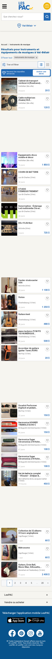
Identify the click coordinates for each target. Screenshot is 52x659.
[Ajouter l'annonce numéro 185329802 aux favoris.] (46, 156)
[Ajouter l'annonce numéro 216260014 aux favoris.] (46, 548)
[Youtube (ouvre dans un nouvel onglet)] (39, 636)
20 (42, 583)
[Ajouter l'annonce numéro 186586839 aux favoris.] (46, 315)
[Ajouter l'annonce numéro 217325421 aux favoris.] (46, 457)
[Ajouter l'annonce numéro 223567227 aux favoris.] (46, 423)
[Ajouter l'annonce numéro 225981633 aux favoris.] (46, 474)
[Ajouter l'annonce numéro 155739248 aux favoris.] (46, 298)
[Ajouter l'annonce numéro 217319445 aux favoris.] (46, 440)
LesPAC (26, 594)
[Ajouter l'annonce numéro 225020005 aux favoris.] (46, 81)
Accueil (4, 45)
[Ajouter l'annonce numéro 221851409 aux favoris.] (46, 349)
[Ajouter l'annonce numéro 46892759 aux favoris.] (46, 173)
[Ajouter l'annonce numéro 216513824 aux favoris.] (46, 531)
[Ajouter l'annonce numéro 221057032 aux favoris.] (46, 332)
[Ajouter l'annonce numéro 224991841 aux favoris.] (46, 98)
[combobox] (22, 17)
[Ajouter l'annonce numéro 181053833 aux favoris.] (46, 565)
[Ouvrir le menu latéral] (4, 6)
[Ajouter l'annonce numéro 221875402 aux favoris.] (46, 406)
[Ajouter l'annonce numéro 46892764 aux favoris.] (46, 207)
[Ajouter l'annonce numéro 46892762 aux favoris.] (46, 190)
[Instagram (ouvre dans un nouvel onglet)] (30, 636)
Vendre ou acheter (26, 602)
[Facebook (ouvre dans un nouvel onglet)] (12, 636)
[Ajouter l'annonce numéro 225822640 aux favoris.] (46, 224)
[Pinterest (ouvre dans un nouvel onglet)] (21, 636)
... (37, 583)
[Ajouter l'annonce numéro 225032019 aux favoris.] (46, 281)
